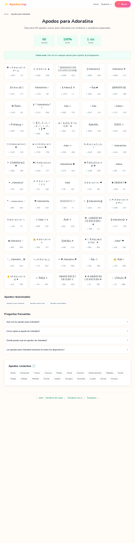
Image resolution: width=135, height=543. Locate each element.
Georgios (69, 378)
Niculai (103, 378)
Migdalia (109, 373)
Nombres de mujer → (55, 397)
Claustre (80, 373)
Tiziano (37, 373)
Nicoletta (81, 378)
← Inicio (39, 397)
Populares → (93, 397)
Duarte (46, 378)
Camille (57, 378)
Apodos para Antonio (15, 303)
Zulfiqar (24, 378)
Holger (13, 378)
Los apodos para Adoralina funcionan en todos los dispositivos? (67, 349)
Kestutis (114, 378)
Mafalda (35, 378)
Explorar (105, 4)
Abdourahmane (95, 373)
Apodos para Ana (37, 303)
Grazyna (48, 373)
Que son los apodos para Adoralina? (67, 321)
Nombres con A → (76, 397)
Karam (120, 373)
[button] (16, 71)
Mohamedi (24, 373)
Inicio (96, 4)
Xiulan (13, 373)
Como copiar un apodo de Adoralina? (67, 331)
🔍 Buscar (122, 4)
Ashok (69, 373)
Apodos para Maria (58, 303)
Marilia (59, 373)
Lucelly (93, 378)
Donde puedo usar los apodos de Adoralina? (67, 340)
